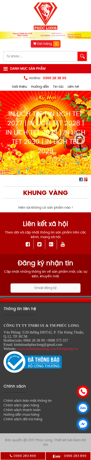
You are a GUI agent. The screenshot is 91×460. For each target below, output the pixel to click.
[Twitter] (39, 244)
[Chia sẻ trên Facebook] (81, 179)
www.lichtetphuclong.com (36, 349)
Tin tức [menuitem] (58, 86)
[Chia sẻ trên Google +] (86, 179)
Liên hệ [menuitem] (73, 86)
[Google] (51, 244)
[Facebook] (28, 244)
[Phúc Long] (45, 16)
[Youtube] (62, 244)
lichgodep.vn (68, 349)
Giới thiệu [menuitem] (19, 86)
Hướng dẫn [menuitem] (40, 86)
